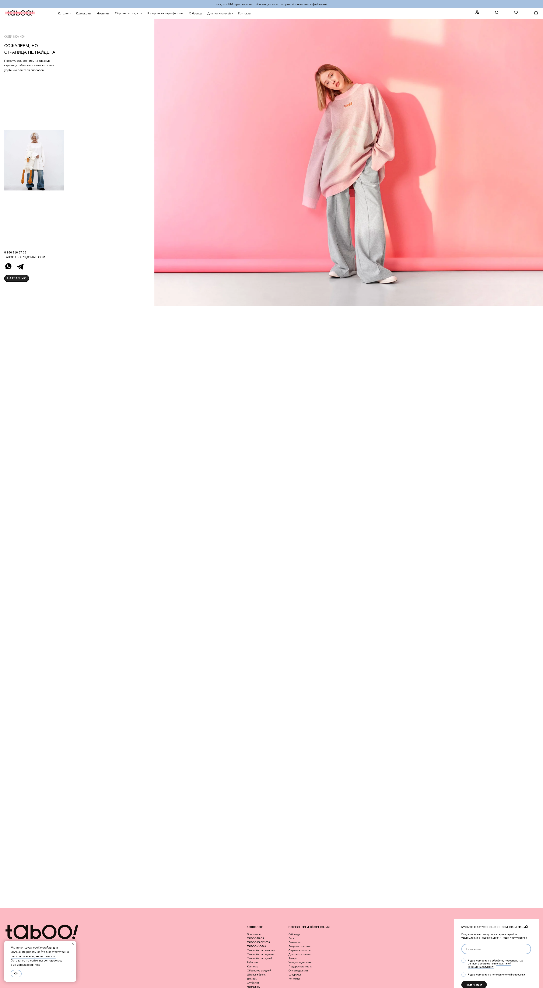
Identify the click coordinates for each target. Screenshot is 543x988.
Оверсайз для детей (259, 958)
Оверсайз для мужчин (260, 954)
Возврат (293, 958)
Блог (291, 938)
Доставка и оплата (299, 954)
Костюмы (253, 966)
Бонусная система (299, 946)
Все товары (254, 934)
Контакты (294, 978)
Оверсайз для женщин (261, 950)
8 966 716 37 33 (15, 252)
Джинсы (252, 978)
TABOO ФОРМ (256, 946)
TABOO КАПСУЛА (258, 942)
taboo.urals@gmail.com (24, 257)
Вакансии (294, 942)
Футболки (253, 982)
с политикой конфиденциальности (489, 965)
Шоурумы (294, 974)
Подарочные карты (300, 966)
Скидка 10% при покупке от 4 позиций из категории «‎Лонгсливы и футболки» (271, 4)
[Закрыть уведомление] (73, 944)
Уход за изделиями (300, 962)
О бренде (294, 934)
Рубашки (252, 962)
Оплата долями (298, 970)
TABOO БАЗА (255, 938)
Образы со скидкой (259, 970)
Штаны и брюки (256, 974)
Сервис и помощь (299, 950)
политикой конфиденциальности (33, 956)
